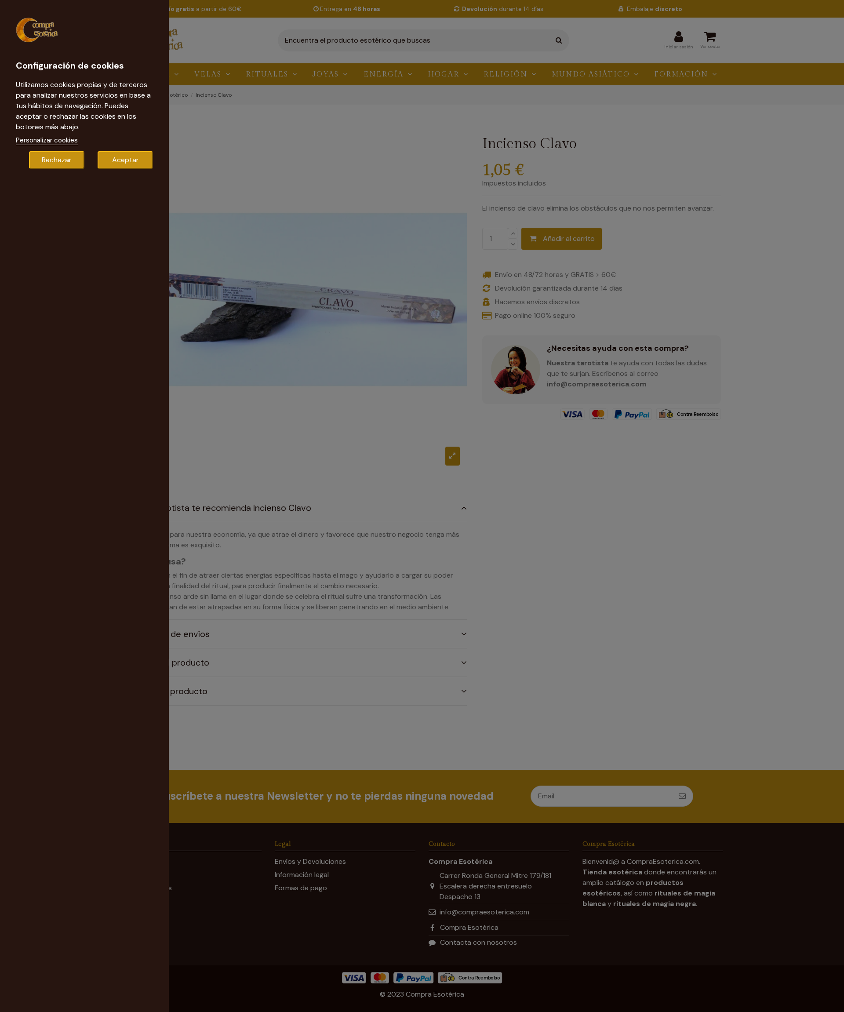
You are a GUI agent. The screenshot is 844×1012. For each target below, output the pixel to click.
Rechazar (57, 159)
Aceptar (125, 159)
